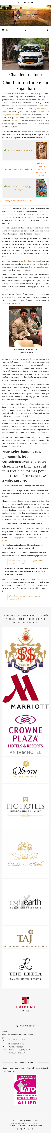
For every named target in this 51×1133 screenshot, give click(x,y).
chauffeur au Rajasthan (33, 261)
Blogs (40, 1125)
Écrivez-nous (16, 121)
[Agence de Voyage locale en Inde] (25, 14)
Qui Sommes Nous (22, 1123)
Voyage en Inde (35, 1123)
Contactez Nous (31, 1125)
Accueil (11, 1123)
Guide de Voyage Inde (17, 1125)
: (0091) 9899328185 (17, 1039)
